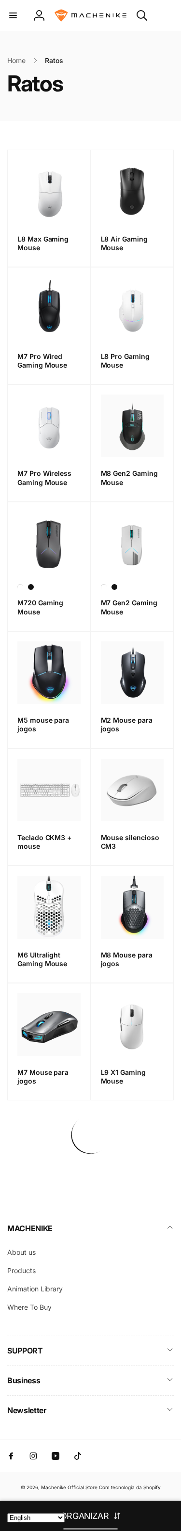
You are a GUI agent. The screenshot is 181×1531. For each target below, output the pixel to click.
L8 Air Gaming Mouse (124, 243)
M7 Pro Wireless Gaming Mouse (44, 477)
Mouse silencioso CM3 (130, 841)
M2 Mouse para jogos (127, 724)
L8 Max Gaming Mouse (43, 243)
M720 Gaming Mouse (40, 607)
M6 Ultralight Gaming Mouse (42, 959)
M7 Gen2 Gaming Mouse (129, 607)
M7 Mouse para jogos (43, 1076)
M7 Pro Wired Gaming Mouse (42, 360)
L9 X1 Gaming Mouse (123, 1076)
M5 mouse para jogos (43, 724)
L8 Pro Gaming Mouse (125, 360)
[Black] (31, 587)
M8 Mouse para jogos (127, 959)
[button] (13, 15)
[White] (20, 587)
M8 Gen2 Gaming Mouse (129, 477)
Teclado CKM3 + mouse (44, 841)
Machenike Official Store (69, 1487)
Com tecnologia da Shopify (130, 1487)
